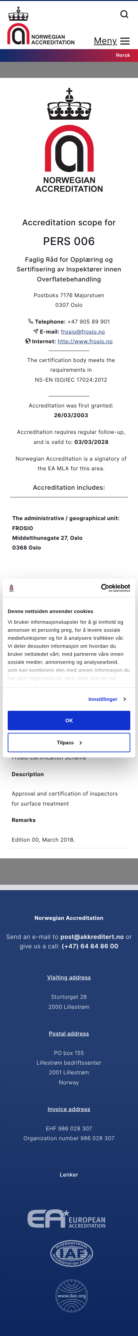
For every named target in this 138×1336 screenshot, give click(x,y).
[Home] (40, 25)
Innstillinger (102, 699)
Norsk (123, 55)
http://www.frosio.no (85, 341)
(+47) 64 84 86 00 (90, 946)
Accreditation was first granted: (71, 405)
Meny (105, 41)
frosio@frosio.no (83, 331)
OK (69, 720)
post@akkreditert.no (92, 937)
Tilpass (65, 742)
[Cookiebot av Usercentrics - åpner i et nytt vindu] (101, 588)
